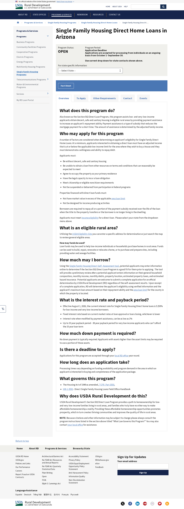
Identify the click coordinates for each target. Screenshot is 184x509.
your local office (75, 424)
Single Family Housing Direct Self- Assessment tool (94, 265)
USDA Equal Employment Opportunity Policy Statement (79, 466)
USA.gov (98, 456)
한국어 (57, 494)
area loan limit (118, 198)
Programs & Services (33, 22)
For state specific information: (72, 65)
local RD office (121, 355)
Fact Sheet (66, 85)
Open (44, 476)
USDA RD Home (22, 456)
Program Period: (93, 47)
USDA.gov (19, 460)
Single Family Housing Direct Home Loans (99, 22)
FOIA (44, 480)
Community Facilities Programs (31, 47)
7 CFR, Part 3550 (106, 384)
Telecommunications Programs (31, 79)
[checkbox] (3, 309)
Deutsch (27, 494)
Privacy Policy (74, 460)
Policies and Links (22, 463)
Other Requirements (104, 98)
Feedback (99, 467)
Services (20, 94)
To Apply (81, 98)
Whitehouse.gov (102, 460)
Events (143, 98)
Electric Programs (25, 57)
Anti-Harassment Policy (78, 472)
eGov (97, 463)
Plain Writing (47, 472)
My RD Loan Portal (25, 100)
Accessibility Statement (79, 456)
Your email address (127, 461)
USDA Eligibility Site (82, 233)
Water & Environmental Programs (27, 86)
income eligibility (90, 217)
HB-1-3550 (68, 389)
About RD (34, 448)
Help (126, 6)
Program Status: (66, 47)
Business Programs (25, 42)
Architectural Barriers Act (52, 456)
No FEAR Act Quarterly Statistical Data (51, 467)
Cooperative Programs (27, 52)
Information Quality (77, 476)
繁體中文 (48, 494)
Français (65, 494)
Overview (64, 98)
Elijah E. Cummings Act (51, 483)
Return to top (22, 440)
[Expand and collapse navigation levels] (47, 36)
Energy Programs (25, 61)
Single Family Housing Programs (62, 22)
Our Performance (22, 467)
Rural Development (37, 6)
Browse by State (81, 448)
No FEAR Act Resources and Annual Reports (52, 461)
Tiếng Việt (37, 494)
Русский (74, 494)
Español (18, 494)
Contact (127, 98)
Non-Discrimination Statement (77, 481)
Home (108, 6)
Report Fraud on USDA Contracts (24, 475)
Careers (18, 470)
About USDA (117, 6)
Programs (21, 36)
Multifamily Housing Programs (31, 66)
